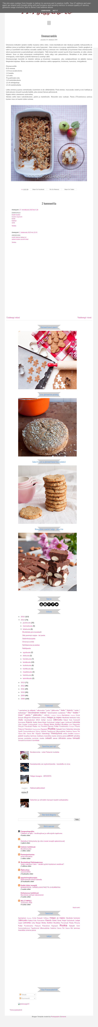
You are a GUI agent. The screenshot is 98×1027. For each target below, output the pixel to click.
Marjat (46, 724)
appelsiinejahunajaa (29, 878)
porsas (20, 738)
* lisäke (74, 713)
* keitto (76, 710)
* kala (62, 710)
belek (13, 219)
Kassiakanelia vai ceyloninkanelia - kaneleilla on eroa (50, 764)
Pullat (56, 726)
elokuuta (26, 656)
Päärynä (21, 729)
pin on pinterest (54, 189)
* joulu (47, 710)
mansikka (47, 736)
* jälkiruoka (55, 710)
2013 (23, 682)
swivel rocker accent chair (20, 239)
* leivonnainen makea (36, 713)
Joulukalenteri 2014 (32, 720)
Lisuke (24, 724)
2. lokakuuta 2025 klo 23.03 (28, 232)
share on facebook (38, 189)
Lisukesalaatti (32, 724)
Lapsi (62, 722)
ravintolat (35, 738)
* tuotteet (53, 715)
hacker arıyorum (17, 217)
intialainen (77, 733)
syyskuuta (27, 652)
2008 (23, 699)
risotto (42, 738)
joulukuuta (27, 623)
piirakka (77, 736)
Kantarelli (76, 720)
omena (59, 736)
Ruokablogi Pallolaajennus (32, 862)
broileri (70, 733)
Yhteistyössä (56, 733)
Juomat (49, 720)
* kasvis (69, 710)
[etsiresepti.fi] (23, 1004)
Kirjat (44, 722)
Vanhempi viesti (84, 317)
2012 (23, 686)
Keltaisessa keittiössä (30, 893)
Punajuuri (72, 726)
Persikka (44, 726)
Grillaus (43, 717)
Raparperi (44, 729)
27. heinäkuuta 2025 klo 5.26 (28, 210)
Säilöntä (43, 731)
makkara (40, 736)
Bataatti (21, 717)
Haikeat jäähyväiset (37, 788)
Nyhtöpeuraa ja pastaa (31, 645)
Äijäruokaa (25, 870)
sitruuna (62, 738)
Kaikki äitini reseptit (29, 885)
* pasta (27, 715)
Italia (78, 717)
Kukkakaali (50, 722)
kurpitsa (27, 736)
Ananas (73, 715)
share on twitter (69, 189)
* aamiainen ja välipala (26, 710)
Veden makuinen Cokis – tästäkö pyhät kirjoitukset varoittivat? (42, 864)
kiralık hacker (16, 215)
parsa (65, 736)
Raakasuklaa (36, 729)
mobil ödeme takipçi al (19, 237)
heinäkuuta (27, 659)
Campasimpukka (27, 831)
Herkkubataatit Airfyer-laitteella (31, 879)
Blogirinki (27, 717)
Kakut (66, 720)
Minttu (52, 724)
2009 (23, 695)
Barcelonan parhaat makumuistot (32, 895)
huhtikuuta (27, 669)
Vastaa (14, 226)
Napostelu (76, 724)
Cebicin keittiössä (28, 847)
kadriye (14, 221)
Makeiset (41, 724)
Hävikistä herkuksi (69, 717)
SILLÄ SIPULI (26, 901)
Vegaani (38, 733)
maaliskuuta (27, 672)
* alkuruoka (40, 710)
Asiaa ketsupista (26, 856)
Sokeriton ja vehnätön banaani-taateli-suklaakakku (49, 800)
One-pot (21, 726)
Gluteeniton (36, 717)
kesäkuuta (27, 662)
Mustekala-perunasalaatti (31, 632)
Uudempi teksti (13, 317)
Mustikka (64, 724)
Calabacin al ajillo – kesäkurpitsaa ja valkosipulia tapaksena (41, 833)
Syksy (38, 731)
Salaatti (59, 729)
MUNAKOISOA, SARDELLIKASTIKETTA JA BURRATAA (40, 887)
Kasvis (29, 722)
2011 (23, 689)
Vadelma (69, 731)
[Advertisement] (49, 296)
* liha (68, 713)
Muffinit (58, 724)
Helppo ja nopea (54, 717)
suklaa (69, 738)
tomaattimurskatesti (25, 740)
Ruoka (51, 728)
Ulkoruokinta (60, 731)
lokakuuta (27, 629)
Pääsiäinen (28, 729)
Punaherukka (63, 726)
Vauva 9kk (30, 733)
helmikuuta (27, 675)
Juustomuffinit (25, 872)
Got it (55, 10)
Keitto (35, 722)
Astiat (78, 715)
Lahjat (57, 722)
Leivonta (76, 722)
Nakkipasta (26, 648)
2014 (23, 620)
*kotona (59, 715)
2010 (23, 692)
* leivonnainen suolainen (56, 713)
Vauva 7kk (76, 731)
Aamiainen (66, 715)
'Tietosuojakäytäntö (16, 1010)
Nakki (70, 724)
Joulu (20, 720)
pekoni (70, 736)
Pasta (35, 726)
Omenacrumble (28, 642)
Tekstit (23, 995)
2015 (23, 617)
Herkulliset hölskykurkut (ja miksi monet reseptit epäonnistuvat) (43, 841)
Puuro (77, 726)
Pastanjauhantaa (27, 854)
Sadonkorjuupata (28, 638)
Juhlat (43, 720)
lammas (33, 736)
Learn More (45, 10)
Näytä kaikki (76, 907)
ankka (65, 733)
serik (13, 223)
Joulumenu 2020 (26, 903)
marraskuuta (28, 626)
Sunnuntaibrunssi (29, 731)
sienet (55, 738)
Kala (70, 720)
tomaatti (76, 738)
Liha (19, 724)
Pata (39, 726)
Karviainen (21, 722)
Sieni (64, 729)
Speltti (20, 731)
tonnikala (35, 740)
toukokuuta (27, 665)
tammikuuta (27, 678)
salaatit (48, 738)
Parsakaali (28, 726)
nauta (54, 736)
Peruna (50, 726)
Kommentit (25, 998)
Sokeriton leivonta (73, 729)
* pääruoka (36, 715)
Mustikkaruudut (26, 849)
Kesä (40, 722)
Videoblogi (46, 733)
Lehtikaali (68, 722)
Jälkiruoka (57, 720)
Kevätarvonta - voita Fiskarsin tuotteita (44, 752)
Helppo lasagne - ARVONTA (40, 776)
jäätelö (20, 736)
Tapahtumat (51, 731)
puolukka (27, 738)
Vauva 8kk (22, 733)
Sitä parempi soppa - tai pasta (33, 635)
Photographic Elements (58, 1016)
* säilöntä (45, 715)
